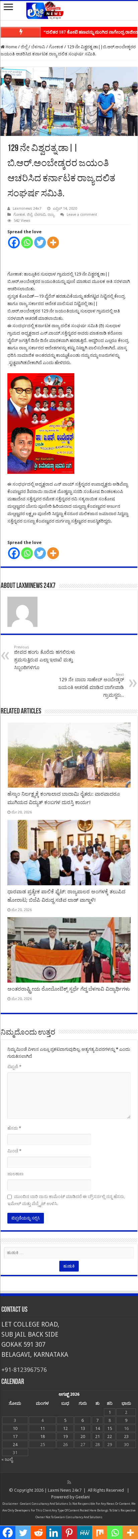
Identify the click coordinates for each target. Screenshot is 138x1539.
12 (65, 1428)
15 (109, 1428)
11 (42, 1428)
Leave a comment (82, 214)
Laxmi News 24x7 (64, 1490)
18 (42, 1436)
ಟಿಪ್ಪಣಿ (14, 1066)
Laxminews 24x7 (27, 208)
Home (11, 46)
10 (15, 1428)
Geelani (82, 1496)
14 (97, 1428)
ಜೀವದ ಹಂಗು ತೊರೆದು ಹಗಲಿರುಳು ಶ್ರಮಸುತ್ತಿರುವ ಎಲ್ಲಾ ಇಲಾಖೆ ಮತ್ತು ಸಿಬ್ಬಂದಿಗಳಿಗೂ (44, 657)
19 (65, 1436)
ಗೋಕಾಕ (56, 46)
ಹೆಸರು (14, 1128)
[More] (53, 242)
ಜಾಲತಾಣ (15, 1173)
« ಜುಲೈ (7, 1459)
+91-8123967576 (24, 1369)
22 (109, 1436)
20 (82, 1436)
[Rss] (69, 1482)
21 (97, 1436)
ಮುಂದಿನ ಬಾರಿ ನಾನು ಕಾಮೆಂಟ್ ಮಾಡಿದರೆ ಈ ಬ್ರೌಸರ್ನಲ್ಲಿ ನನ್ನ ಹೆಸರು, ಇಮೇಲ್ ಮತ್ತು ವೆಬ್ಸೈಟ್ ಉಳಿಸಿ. (66, 1200)
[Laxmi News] (68, 9)
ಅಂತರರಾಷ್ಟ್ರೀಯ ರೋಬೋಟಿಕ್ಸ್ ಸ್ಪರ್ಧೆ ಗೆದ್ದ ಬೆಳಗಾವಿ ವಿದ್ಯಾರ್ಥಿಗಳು (68, 989)
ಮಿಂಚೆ (14, 1150)
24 (15, 1444)
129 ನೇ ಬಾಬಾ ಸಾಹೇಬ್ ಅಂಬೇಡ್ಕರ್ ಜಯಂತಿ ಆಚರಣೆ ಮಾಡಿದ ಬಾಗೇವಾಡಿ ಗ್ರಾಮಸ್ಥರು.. (91, 685)
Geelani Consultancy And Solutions (44, 1503)
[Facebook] (14, 242)
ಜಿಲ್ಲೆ (24, 46)
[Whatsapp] (27, 242)
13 (82, 1428)
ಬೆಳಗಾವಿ (38, 46)
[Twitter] (40, 242)
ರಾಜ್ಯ (51, 214)
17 (15, 1436)
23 (126, 1436)
